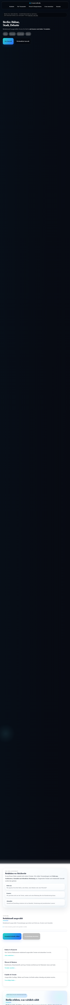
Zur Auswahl (8, 41)
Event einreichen (49, 6)
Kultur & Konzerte (11, 950)
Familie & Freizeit (10, 974)
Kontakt (58, 6)
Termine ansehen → (10, 968)
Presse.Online (33, 15)
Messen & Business (11, 962)
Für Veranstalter (21, 6)
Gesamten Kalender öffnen (12, 936)
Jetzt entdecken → (10, 955)
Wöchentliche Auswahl (23, 41)
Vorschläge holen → (10, 980)
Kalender (11, 6)
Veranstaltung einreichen (31, 936)
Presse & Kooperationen (35, 6)
